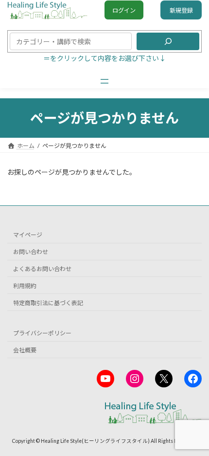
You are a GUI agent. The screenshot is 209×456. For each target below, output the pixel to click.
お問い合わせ (30, 251)
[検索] (168, 41)
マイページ (27, 234)
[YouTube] (105, 378)
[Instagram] (134, 378)
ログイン (124, 10)
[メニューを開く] (104, 81)
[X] (164, 378)
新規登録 (181, 10)
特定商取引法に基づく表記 (48, 302)
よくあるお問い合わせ (42, 269)
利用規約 (24, 286)
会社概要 (24, 350)
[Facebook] (193, 378)
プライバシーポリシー (42, 333)
